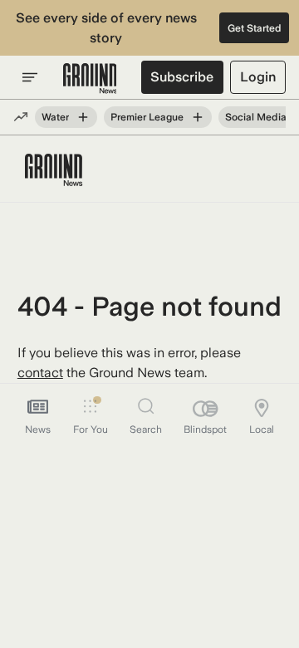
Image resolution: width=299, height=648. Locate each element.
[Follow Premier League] (197, 117)
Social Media (256, 117)
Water (55, 117)
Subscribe (181, 77)
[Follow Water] (83, 117)
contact (40, 372)
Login (258, 77)
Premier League (147, 117)
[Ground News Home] (90, 79)
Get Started (255, 28)
